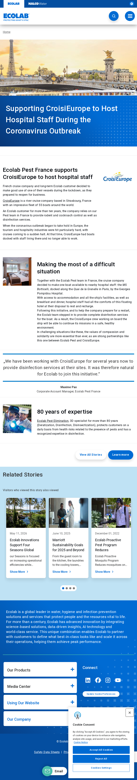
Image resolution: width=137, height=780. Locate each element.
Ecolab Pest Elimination (52, 421)
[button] (114, 16)
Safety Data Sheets (47, 752)
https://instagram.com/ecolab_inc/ (107, 680)
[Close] (130, 713)
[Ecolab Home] (15, 17)
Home (6, 32)
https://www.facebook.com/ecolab (98, 680)
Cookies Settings (101, 767)
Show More (17, 571)
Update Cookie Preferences (101, 694)
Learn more (120, 454)
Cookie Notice (81, 742)
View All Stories (91, 454)
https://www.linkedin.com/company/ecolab (88, 680)
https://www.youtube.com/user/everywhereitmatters (117, 680)
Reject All (101, 758)
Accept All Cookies (101, 749)
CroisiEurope (11, 200)
